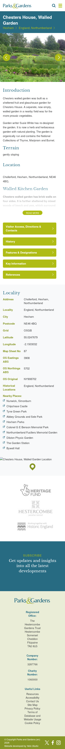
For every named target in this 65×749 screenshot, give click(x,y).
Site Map (32, 705)
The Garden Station (17, 443)
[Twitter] (47, 742)
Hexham (8, 28)
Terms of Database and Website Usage (32, 715)
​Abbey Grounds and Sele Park (24, 416)
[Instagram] (58, 742)
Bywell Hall (13, 448)
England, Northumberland (35, 28)
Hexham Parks (15, 422)
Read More (32, 212)
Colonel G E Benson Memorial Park (27, 427)
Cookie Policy (32, 723)
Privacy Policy (32, 708)
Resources (32, 694)
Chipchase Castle (16, 406)
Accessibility (32, 697)
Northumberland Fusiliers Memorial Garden (31, 432)
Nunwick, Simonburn (18, 401)
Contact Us (32, 701)
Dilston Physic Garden (19, 437)
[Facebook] (53, 742)
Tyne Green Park (16, 411)
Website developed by (21, 745)
